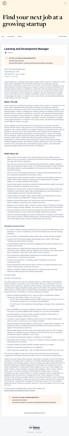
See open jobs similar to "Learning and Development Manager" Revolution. (31, 63)
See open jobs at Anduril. (16, 60)
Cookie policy (38, 432)
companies (11, 36)
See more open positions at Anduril (34, 413)
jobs (2, 36)
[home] (4, 3)
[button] (65, 3)
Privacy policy (30, 432)
